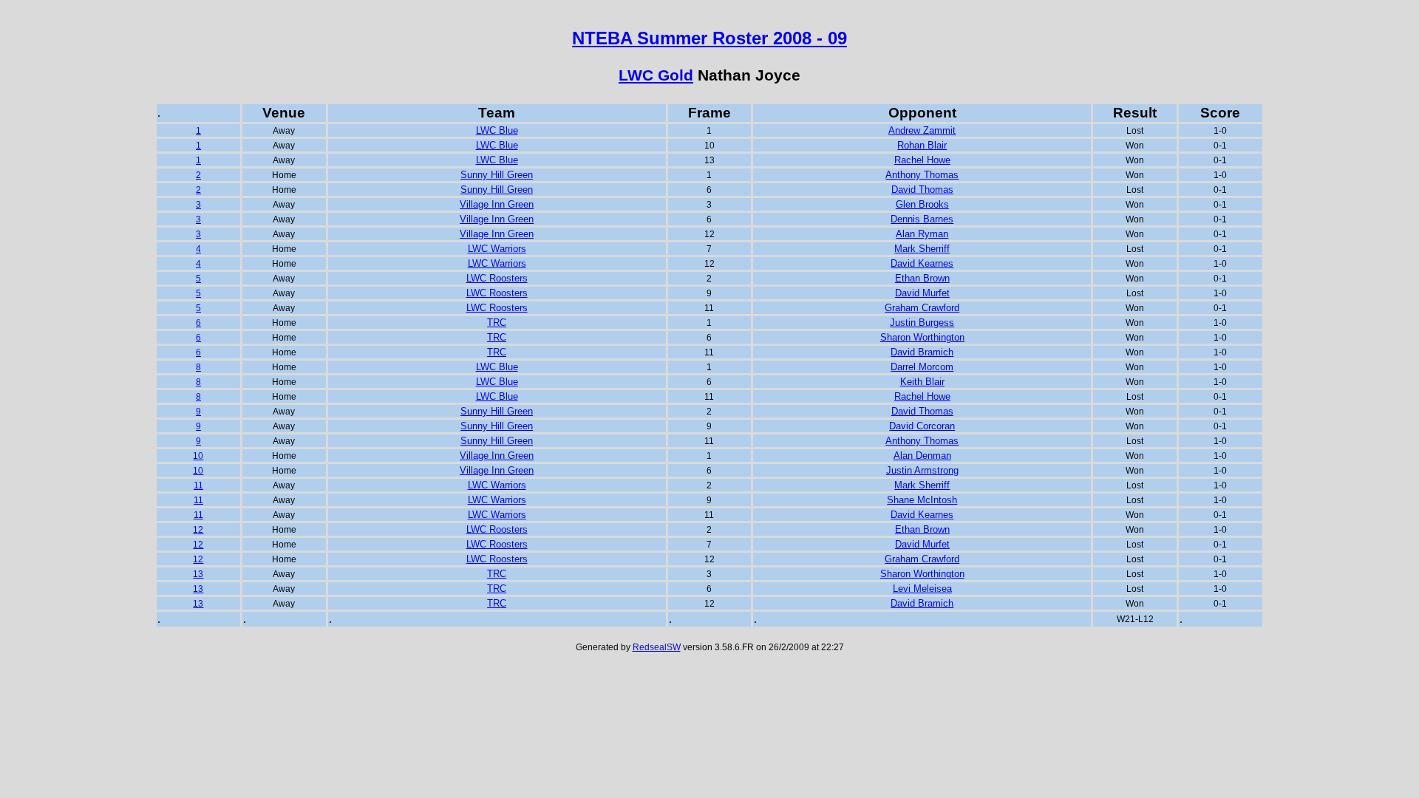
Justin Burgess (922, 322)
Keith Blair (922, 381)
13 (198, 574)
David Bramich (922, 352)
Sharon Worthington (922, 337)
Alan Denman (922, 455)
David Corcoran (922, 426)
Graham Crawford (922, 307)
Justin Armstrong (922, 470)
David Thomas (922, 189)
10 (198, 456)
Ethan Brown (922, 278)
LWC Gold (656, 75)
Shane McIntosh (922, 499)
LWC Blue (497, 130)
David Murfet (922, 293)
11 (198, 485)
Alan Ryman (922, 233)
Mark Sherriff (922, 248)
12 (198, 530)
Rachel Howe (922, 160)
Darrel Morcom (922, 366)
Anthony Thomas (922, 174)
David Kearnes (922, 263)
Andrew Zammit (922, 130)
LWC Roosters (497, 278)
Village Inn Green (497, 204)
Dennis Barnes (922, 219)
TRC (496, 322)
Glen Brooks (922, 204)
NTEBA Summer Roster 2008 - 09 (709, 38)
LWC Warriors (497, 248)
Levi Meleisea (922, 588)
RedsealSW (657, 647)
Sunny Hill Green (496, 174)
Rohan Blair (922, 145)
